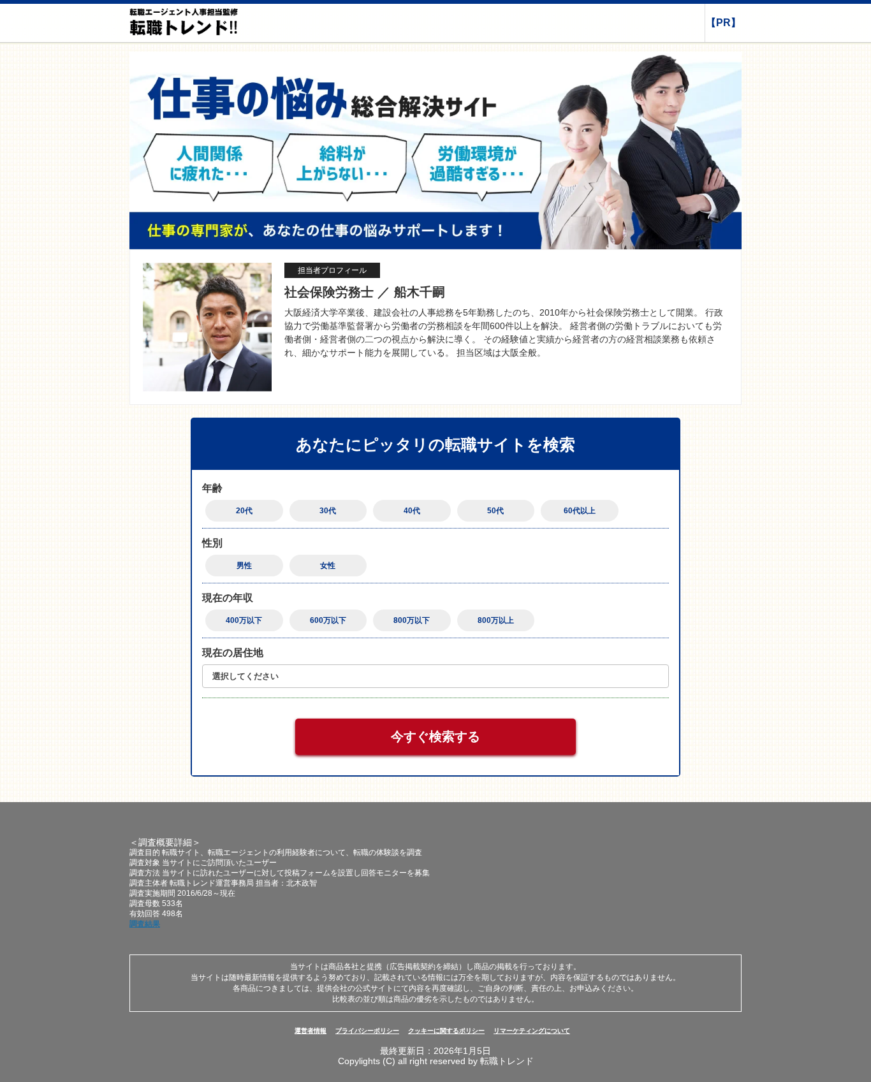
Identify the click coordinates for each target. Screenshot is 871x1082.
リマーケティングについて (532, 1030)
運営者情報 (310, 1030)
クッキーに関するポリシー (446, 1030)
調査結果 (144, 923)
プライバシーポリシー (367, 1030)
